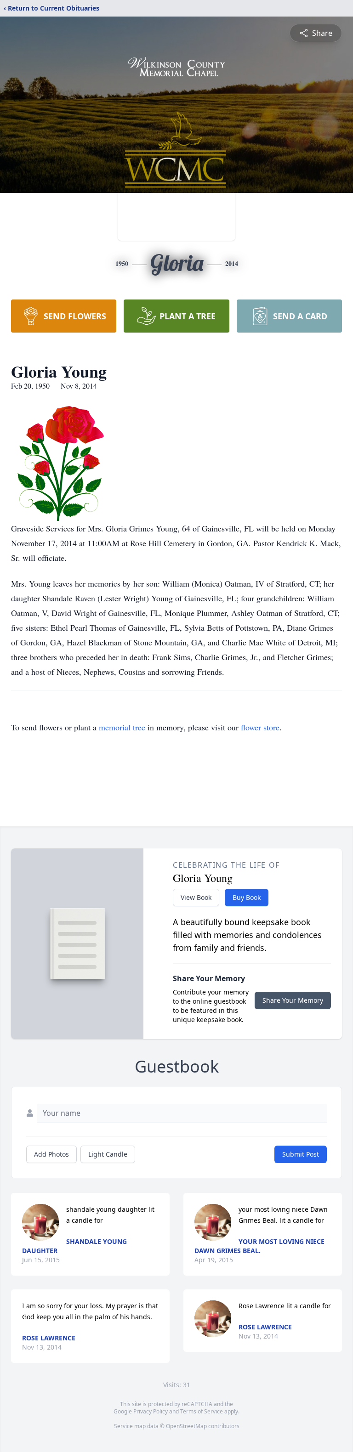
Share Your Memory (292, 1000)
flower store (260, 727)
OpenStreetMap (186, 1426)
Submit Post (300, 1154)
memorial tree (122, 727)
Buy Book (247, 897)
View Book (196, 897)
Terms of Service (201, 1411)
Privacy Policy (150, 1411)
